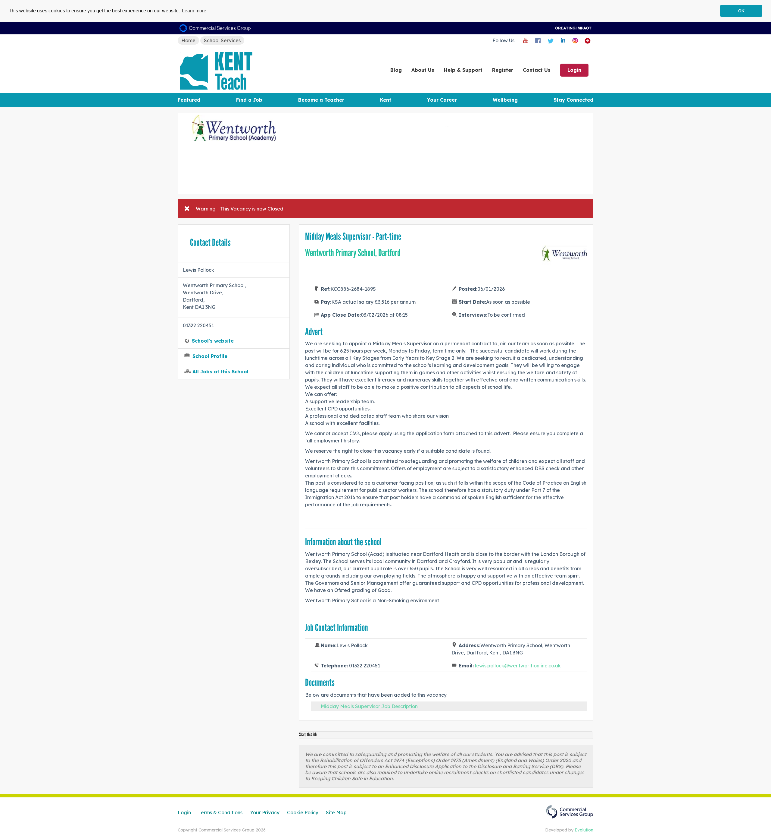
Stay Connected (573, 100)
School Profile (209, 356)
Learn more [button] (194, 10)
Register (502, 70)
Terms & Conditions (220, 812)
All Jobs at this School (220, 372)
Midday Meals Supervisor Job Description (369, 706)
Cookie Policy (302, 812)
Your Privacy (264, 812)
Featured (189, 100)
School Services (222, 40)
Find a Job (249, 100)
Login (574, 70)
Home (188, 40)
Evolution (584, 830)
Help (463, 70)
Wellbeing (505, 100)
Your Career (442, 100)
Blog (396, 70)
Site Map (336, 812)
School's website (213, 341)
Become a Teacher (321, 100)
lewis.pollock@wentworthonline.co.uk (518, 666)
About (422, 70)
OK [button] (741, 10)
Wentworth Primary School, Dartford (353, 252)
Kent (385, 100)
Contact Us (537, 70)
